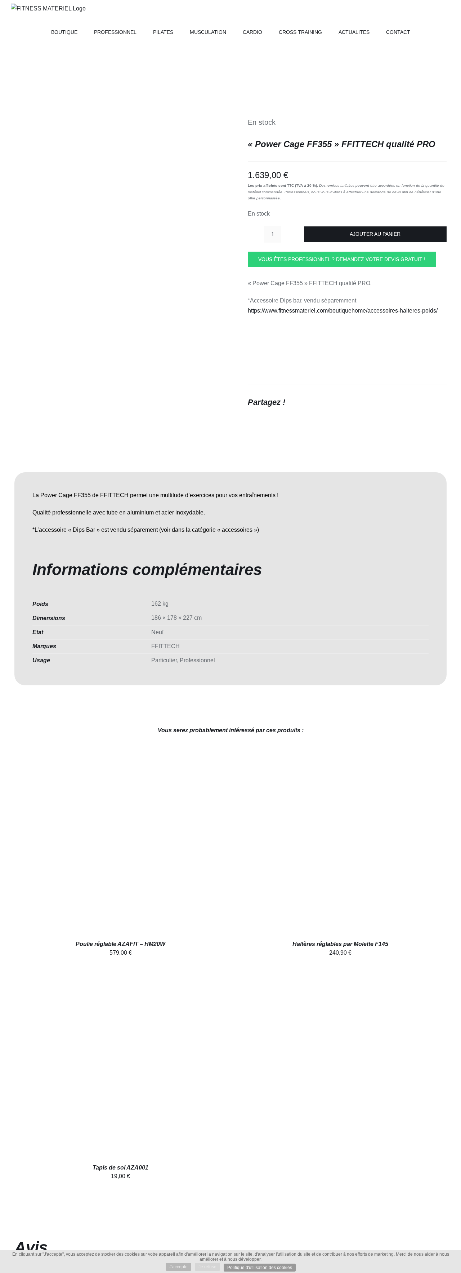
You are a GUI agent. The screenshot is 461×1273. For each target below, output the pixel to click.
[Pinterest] (427, 402)
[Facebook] (401, 402)
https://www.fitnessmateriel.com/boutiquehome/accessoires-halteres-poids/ (343, 311)
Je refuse (207, 1266)
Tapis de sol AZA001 (120, 1167)
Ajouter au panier (375, 234)
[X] (414, 402)
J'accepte (178, 1266)
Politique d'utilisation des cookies (259, 1267)
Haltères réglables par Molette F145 (340, 944)
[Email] (440, 402)
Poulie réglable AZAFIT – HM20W (120, 944)
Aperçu (137, 844)
